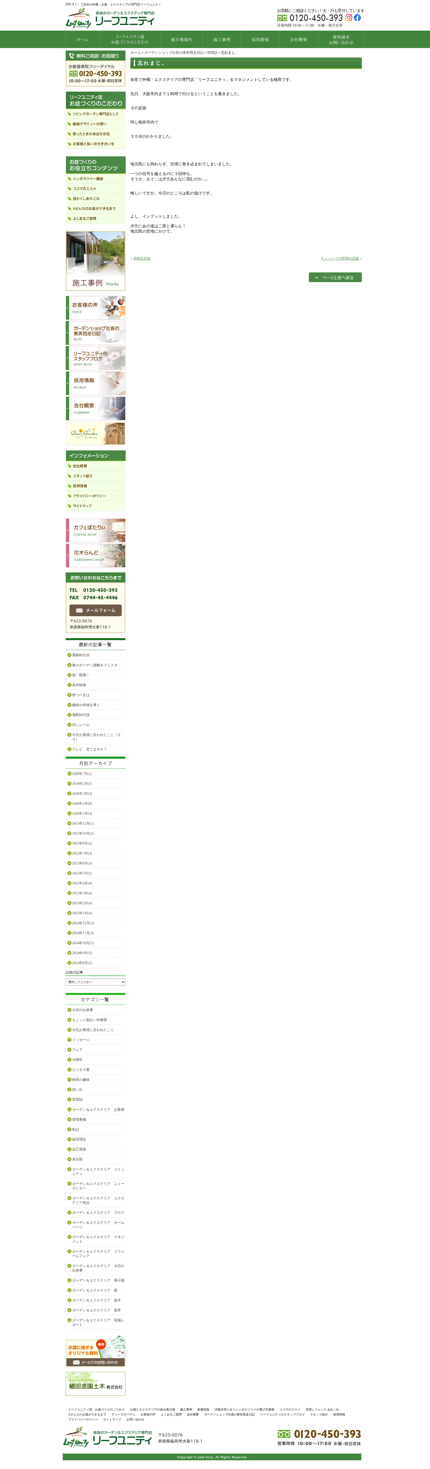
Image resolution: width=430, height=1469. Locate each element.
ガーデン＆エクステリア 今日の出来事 (98, 1268)
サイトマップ (112, 1419)
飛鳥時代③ (81, 715)
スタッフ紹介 (319, 1414)
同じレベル (81, 725)
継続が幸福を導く (86, 705)
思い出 (77, 1090)
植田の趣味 (81, 1080)
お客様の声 (148, 1414)
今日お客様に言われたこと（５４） (96, 737)
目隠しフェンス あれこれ (322, 1409)
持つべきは (81, 695)
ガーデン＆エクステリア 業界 (96, 1310)
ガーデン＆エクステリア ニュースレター (98, 1186)
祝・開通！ (81, 675)
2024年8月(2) (82, 963)
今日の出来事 (82, 1010)
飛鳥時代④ (81, 655)
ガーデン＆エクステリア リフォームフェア (98, 1254)
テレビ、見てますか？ (89, 749)
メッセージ (81, 1040)
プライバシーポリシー (83, 1419)
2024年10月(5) (83, 943)
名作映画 (79, 685)
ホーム (135, 53)
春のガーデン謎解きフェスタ (94, 665)
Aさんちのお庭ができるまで (87, 1414)
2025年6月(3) (82, 863)
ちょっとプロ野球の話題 (340, 258)
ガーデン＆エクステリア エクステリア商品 (98, 1200)
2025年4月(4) (82, 883)
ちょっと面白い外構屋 (89, 1020)
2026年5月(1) (82, 784)
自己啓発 (79, 1149)
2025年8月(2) (82, 843)
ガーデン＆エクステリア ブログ (98, 1213)
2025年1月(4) (82, 913)
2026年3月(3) (82, 794)
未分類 (77, 1159)
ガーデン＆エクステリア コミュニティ (98, 1171)
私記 (75, 1129)
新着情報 (203, 1409)
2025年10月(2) (83, 833)
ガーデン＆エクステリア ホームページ (98, 1225)
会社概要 (193, 1414)
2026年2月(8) (82, 803)
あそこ (152, 179)
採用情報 (339, 1414)
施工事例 (186, 1409)
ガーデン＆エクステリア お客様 (98, 1109)
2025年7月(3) (82, 853)
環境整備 (79, 1119)
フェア (77, 1050)
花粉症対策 (142, 258)
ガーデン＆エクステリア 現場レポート (98, 1322)
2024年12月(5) (83, 923)
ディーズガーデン (123, 1414)
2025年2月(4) (82, 903)
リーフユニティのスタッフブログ (282, 1414)
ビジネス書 (81, 1070)
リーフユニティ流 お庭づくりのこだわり (96, 1409)
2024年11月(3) (83, 933)
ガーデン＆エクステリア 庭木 (96, 1300)
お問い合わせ (135, 1419)
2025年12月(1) (83, 823)
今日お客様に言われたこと (93, 1030)
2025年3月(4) (82, 893)
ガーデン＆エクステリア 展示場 (98, 1280)
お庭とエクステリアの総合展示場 (152, 1409)
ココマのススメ (289, 1409)
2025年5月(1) (82, 873)
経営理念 (79, 1139)
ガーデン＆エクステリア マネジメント (98, 1239)
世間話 (212, 53)
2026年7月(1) (82, 774)
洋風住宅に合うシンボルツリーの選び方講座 (244, 1409)
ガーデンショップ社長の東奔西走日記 (174, 53)
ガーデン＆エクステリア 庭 (94, 1290)
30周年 (77, 1060)
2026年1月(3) (82, 813)
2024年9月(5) (82, 953)
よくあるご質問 (171, 1414)
